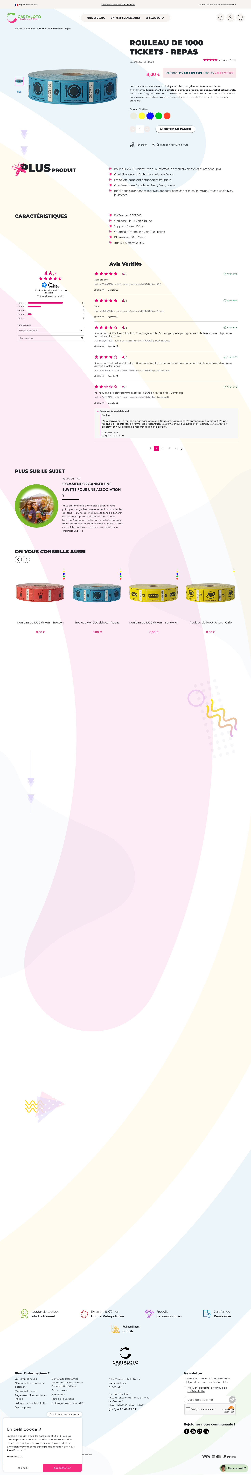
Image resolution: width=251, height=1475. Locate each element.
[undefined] (66, 290)
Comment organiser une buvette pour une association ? (91, 489)
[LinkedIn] (206, 1431)
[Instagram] (199, 1431)
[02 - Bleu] (150, 116)
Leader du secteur (45, 1311)
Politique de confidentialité (31, 1403)
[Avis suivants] (182, 448)
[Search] (220, 18)
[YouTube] (193, 1431)
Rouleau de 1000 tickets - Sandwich (154, 622)
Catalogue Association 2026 (68, 1403)
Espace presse (23, 1407)
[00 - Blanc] (133, 116)
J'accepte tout (62, 1467)
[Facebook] (186, 1431)
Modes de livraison (26, 1390)
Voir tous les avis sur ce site (50, 296)
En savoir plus (14, 1456)
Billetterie (30, 28)
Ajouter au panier (175, 129)
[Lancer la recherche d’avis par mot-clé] (82, 338)
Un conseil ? (237, 1468)
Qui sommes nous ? (26, 1378)
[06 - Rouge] (167, 116)
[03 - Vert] (159, 116)
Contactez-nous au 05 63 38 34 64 (118, 4)
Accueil (18, 28)
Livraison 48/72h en (105, 1311)
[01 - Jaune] (142, 116)
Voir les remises (223, 72)
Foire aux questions (63, 1398)
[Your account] (230, 18)
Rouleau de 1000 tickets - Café (211, 622)
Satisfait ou (222, 1311)
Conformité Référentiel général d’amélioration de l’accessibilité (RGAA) (67, 1382)
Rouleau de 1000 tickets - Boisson (40, 622)
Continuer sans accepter (63, 1414)
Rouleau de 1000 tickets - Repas (97, 622)
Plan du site (58, 1394)
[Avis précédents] (150, 448)
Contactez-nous (61, 1390)
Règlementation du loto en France (31, 1397)
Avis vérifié (232, 273)
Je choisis (23, 1467)
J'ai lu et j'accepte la (207, 1389)
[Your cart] (240, 18)
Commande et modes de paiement (30, 1385)
